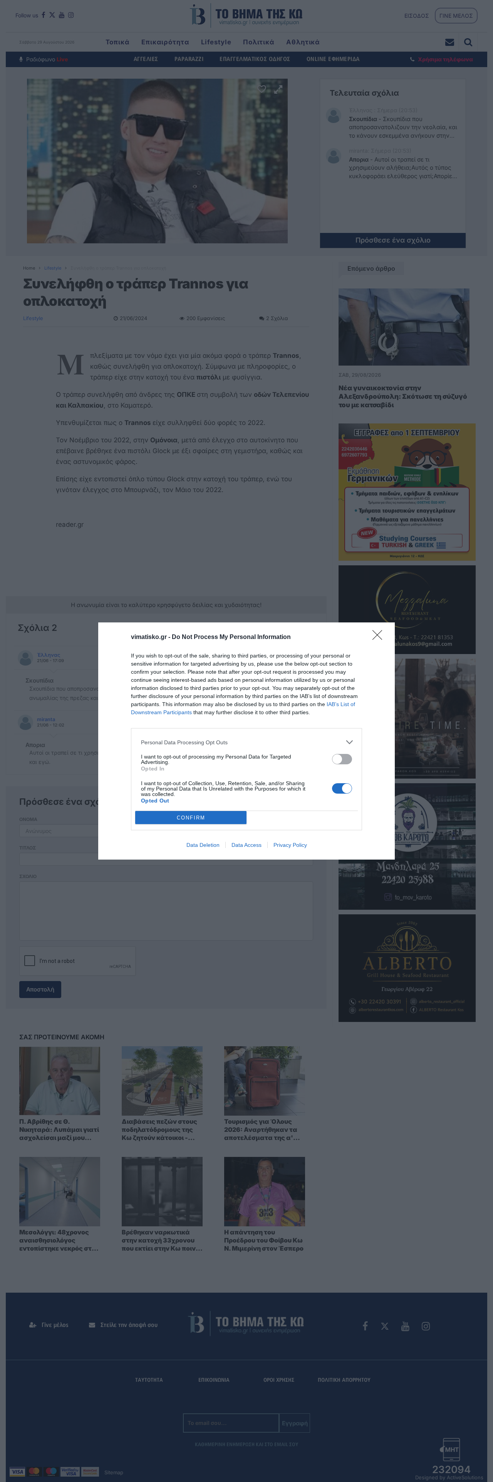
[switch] (342, 759)
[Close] (379, 637)
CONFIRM (191, 818)
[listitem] (246, 742)
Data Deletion (203, 845)
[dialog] (246, 741)
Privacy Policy (290, 845)
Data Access (246, 845)
